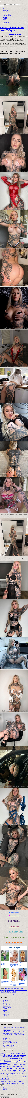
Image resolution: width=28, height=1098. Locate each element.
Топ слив (10, 1083)
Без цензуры (17, 1055)
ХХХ (20, 1083)
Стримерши (6, 22)
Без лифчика (4, 1055)
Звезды (24, 1064)
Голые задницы (11, 1063)
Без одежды (10, 1055)
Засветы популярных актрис (10, 1045)
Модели (5, 17)
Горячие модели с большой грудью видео (13, 1034)
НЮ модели (10, 1072)
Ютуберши (6, 1039)
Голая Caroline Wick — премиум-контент (13, 1027)
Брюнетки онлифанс (4, 1059)
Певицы (5, 18)
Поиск (1, 1018)
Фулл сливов (15, 1083)
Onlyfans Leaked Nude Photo (12, 988)
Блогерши (5, 10)
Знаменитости (6, 13)
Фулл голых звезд (4, 1)
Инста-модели (6, 14)
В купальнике (14, 1058)
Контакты (5, 1089)
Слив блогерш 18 (19, 1076)
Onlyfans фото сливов (19, 1053)
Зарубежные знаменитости (10, 1042)
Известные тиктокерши (15, 1066)
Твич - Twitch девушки (10, 1081)
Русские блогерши (12, 1074)
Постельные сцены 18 (19, 1073)
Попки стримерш (11, 1073)
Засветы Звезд (6, 1038)
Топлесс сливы (7, 1041)
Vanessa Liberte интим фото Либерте (12, 29)
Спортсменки (6, 21)
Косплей (9, 1070)
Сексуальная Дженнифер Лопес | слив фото (14, 1033)
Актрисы (5, 8)
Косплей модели (7, 15)
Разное (4, 19)
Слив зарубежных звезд (15, 1078)
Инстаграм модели (7, 1068)
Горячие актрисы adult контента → (9, 992)
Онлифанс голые (19, 990)
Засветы (5, 11)
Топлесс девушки (11, 991)
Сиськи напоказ (11, 1076)
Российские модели (3, 1074)
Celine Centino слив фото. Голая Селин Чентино (15, 1031)
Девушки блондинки (12, 1064)
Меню (2, 6)
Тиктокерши (6, 23)
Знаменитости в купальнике (10, 1037)
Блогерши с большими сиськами (13, 1056)
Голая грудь (15, 1061)
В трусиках (7, 1061)
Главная (5, 1088)
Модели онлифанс (9, 990)
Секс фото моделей (8, 1046)
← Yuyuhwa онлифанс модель (7, 994)
